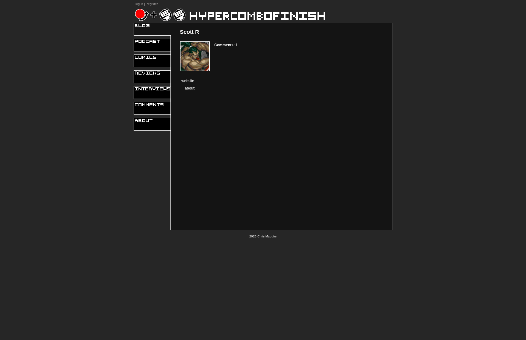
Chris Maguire (267, 236)
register (152, 4)
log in (139, 4)
